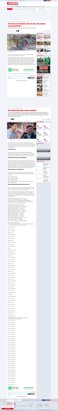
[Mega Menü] (7, 6)
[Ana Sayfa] (9, 6)
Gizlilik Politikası (39, 405)
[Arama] (50, 6)
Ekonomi (35, 6)
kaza (29, 73)
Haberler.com (12, 140)
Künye (9, 0)
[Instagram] (46, 0)
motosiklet (24, 73)
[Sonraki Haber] (50, 9)
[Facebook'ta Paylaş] (16, 31)
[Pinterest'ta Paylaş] (33, 78)
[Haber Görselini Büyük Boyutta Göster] (21, 42)
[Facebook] (44, 0)
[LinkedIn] (47, 0)
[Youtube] (49, 0)
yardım (20, 73)
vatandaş (15, 73)
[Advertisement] (29, 15)
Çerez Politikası (39, 406)
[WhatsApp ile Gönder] (34, 78)
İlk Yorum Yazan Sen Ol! (22, 80)
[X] (45, 0)
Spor (41, 6)
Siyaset (31, 6)
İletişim (15, 0)
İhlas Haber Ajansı (13, 52)
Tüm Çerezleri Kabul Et (8, 408)
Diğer (43, 6)
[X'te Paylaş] (18, 31)
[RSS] (50, 0)
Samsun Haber (18, 6)
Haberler (9, 21)
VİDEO (48, 6)
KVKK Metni (46, 404)
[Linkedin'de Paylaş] (31, 78)
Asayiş (38, 6)
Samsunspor (24, 6)
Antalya (10, 73)
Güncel (28, 6)
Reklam (12, 0)
